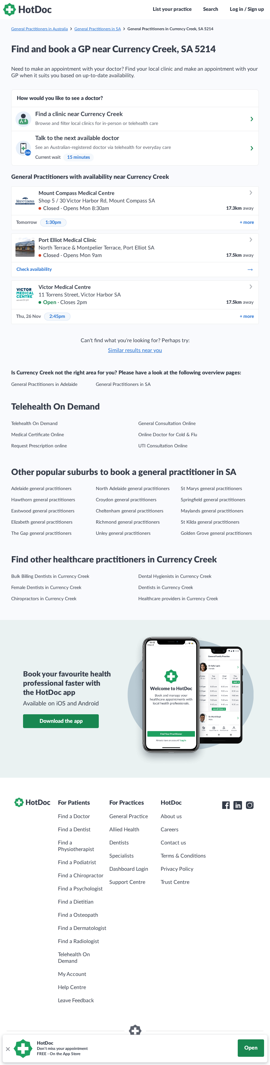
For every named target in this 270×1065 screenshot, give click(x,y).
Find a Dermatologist (82, 928)
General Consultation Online (167, 423)
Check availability (34, 269)
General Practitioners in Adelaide (44, 384)
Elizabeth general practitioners (41, 522)
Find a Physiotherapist (76, 846)
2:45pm (57, 316)
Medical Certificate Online (37, 435)
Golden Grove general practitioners (216, 533)
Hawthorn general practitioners (43, 500)
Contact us (173, 842)
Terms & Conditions (183, 856)
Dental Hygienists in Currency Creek (174, 576)
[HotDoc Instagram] (250, 805)
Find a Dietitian (76, 902)
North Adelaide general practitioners (133, 488)
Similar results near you (135, 350)
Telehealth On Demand (34, 423)
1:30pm (53, 222)
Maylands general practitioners (212, 511)
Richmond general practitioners (128, 522)
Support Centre (127, 882)
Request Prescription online (39, 446)
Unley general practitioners (123, 533)
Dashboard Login (128, 869)
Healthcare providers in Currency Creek (178, 599)
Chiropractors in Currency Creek (43, 599)
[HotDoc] (27, 9)
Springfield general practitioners (213, 500)
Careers (169, 829)
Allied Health (124, 829)
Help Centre (72, 987)
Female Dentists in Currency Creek (46, 587)
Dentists (119, 842)
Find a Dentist (74, 829)
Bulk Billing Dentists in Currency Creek (50, 576)
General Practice (128, 816)
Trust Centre (175, 882)
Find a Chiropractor (80, 875)
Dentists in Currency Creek (165, 587)
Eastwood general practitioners (42, 511)
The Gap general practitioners (41, 533)
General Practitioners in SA (97, 29)
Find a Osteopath (78, 915)
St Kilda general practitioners (210, 522)
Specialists (121, 856)
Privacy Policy (177, 869)
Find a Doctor (74, 816)
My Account (72, 974)
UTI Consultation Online (162, 446)
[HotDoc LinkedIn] (238, 805)
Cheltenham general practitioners (129, 511)
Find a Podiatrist (77, 862)
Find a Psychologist (80, 888)
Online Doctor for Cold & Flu (167, 435)
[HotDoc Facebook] (226, 805)
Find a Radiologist (78, 941)
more (247, 222)
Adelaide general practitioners (41, 488)
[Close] (8, 1049)
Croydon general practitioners (126, 500)
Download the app (61, 721)
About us (171, 816)
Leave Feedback (76, 1000)
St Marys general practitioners (211, 488)
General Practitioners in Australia (39, 29)
